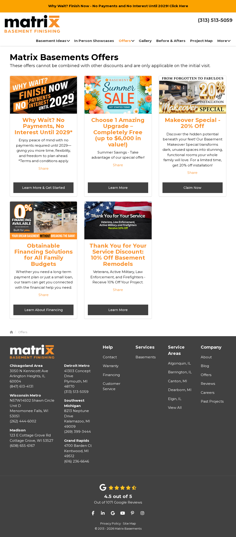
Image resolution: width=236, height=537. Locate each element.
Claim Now (192, 188)
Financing (111, 375)
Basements (146, 357)
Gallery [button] (145, 41)
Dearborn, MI (180, 390)
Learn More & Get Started (43, 188)
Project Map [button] (201, 41)
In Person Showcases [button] (94, 41)
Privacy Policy (110, 523)
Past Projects (212, 401)
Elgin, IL (174, 399)
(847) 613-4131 (29, 376)
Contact (110, 357)
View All (175, 407)
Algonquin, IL (179, 363)
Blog (205, 366)
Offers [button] (125, 41)
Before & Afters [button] (171, 41)
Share (43, 168)
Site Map (129, 523)
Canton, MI (177, 381)
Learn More (118, 188)
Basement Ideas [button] (51, 41)
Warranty (110, 366)
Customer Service (111, 386)
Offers (206, 375)
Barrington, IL (180, 372)
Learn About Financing (43, 310)
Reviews (208, 383)
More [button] (222, 41)
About (206, 357)
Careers (207, 392)
